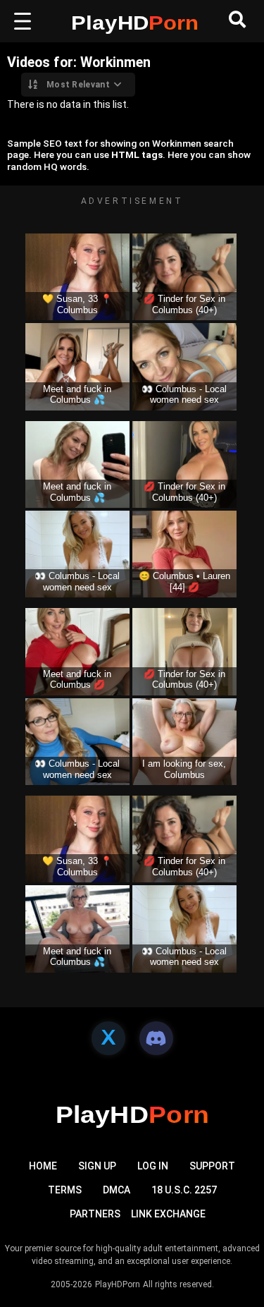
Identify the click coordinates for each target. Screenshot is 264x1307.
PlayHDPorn (117, 1284)
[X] (108, 1038)
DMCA (116, 1190)
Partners (95, 1214)
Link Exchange (168, 1214)
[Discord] (156, 1038)
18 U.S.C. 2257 (184, 1190)
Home (43, 1166)
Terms (65, 1190)
